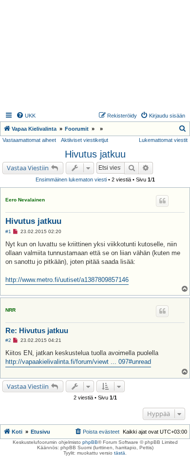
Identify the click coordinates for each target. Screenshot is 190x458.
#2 (8, 340)
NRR (10, 310)
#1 (8, 231)
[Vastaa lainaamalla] (162, 201)
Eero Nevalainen (25, 199)
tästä (119, 453)
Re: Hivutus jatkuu (36, 330)
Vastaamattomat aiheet (29, 140)
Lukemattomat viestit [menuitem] (163, 140)
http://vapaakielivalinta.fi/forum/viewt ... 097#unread (78, 361)
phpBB (90, 442)
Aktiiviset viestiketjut (84, 140)
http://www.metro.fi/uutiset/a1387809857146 (67, 279)
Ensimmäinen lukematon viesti (71, 179)
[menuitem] (26, 115)
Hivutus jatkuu (95, 154)
